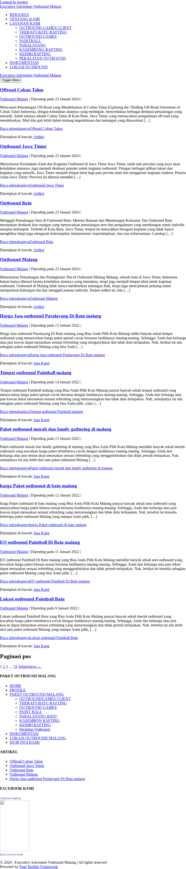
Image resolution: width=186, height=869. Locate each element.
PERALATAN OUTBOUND (42, 58)
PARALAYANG (32, 45)
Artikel (38, 137)
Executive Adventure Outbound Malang (30, 6)
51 (15, 666)
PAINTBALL (30, 41)
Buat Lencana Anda (11, 854)
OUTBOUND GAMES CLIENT (45, 28)
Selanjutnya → (29, 666)
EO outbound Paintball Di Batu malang (40, 542)
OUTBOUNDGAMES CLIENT (45, 699)
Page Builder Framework (38, 867)
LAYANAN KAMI (25, 23)
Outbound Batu (16, 202)
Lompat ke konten (14, 2)
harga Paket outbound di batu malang (38, 485)
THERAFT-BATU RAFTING (43, 32)
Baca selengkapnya (31, 128)
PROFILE (18, 690)
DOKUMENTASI (24, 63)
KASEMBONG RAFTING (41, 49)
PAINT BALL (30, 712)
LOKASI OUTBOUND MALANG (38, 738)
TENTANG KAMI (25, 19)
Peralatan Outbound (34, 729)
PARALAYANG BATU (38, 716)
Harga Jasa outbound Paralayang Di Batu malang (50, 315)
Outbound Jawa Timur (23, 146)
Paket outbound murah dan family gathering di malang (55, 429)
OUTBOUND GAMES (38, 36)
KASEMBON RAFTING (39, 721)
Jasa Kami (41, 363)
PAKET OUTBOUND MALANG (37, 694)
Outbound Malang (19, 259)
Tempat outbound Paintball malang (35, 372)
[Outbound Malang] (14, 850)
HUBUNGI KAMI (24, 742)
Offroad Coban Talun (22, 89)
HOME (15, 686)
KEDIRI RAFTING (35, 54)
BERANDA (19, 15)
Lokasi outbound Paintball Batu (32, 598)
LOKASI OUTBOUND (29, 67)
